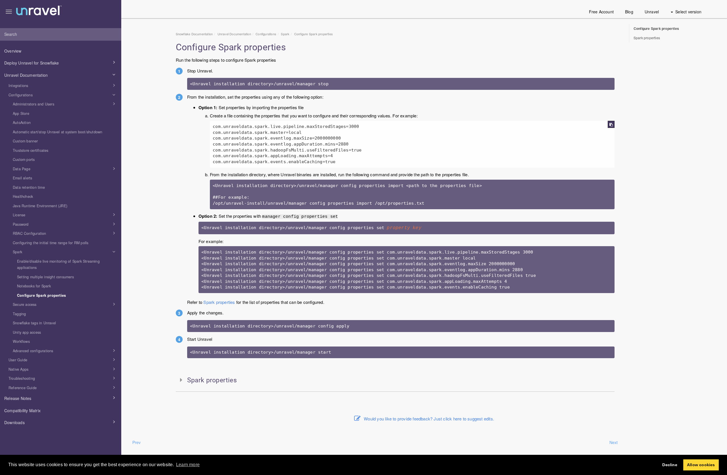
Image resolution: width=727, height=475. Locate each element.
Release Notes (18, 398)
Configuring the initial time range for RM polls (50, 242)
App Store (21, 113)
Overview (13, 51)
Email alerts (22, 178)
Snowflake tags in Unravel (34, 322)
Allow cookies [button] (701, 464)
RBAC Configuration (29, 233)
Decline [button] (669, 464)
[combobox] (60, 34)
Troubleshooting (22, 378)
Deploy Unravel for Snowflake (31, 63)
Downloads (14, 422)
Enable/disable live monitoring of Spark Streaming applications (58, 264)
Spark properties (219, 302)
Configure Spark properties (41, 295)
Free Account (601, 11)
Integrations (18, 85)
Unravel (652, 11)
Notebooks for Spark (34, 286)
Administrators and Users (33, 104)
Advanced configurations (33, 350)
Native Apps (18, 369)
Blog (629, 11)
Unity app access (27, 332)
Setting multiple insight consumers (45, 276)
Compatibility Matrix (22, 410)
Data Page (21, 168)
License (19, 214)
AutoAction (22, 122)
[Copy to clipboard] (611, 124)
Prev (136, 442)
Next (613, 442)
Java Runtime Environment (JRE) (40, 205)
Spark (17, 251)
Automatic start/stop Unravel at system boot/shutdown (57, 131)
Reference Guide (23, 387)
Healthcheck (23, 196)
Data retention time (29, 187)
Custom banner (25, 141)
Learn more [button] (188, 464)
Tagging (19, 313)
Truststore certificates (31, 150)
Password (21, 224)
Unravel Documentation (26, 75)
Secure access (25, 304)
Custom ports (24, 159)
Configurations (21, 95)
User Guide (18, 359)
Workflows (21, 341)
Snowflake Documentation (194, 34)
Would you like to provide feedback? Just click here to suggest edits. (429, 419)
